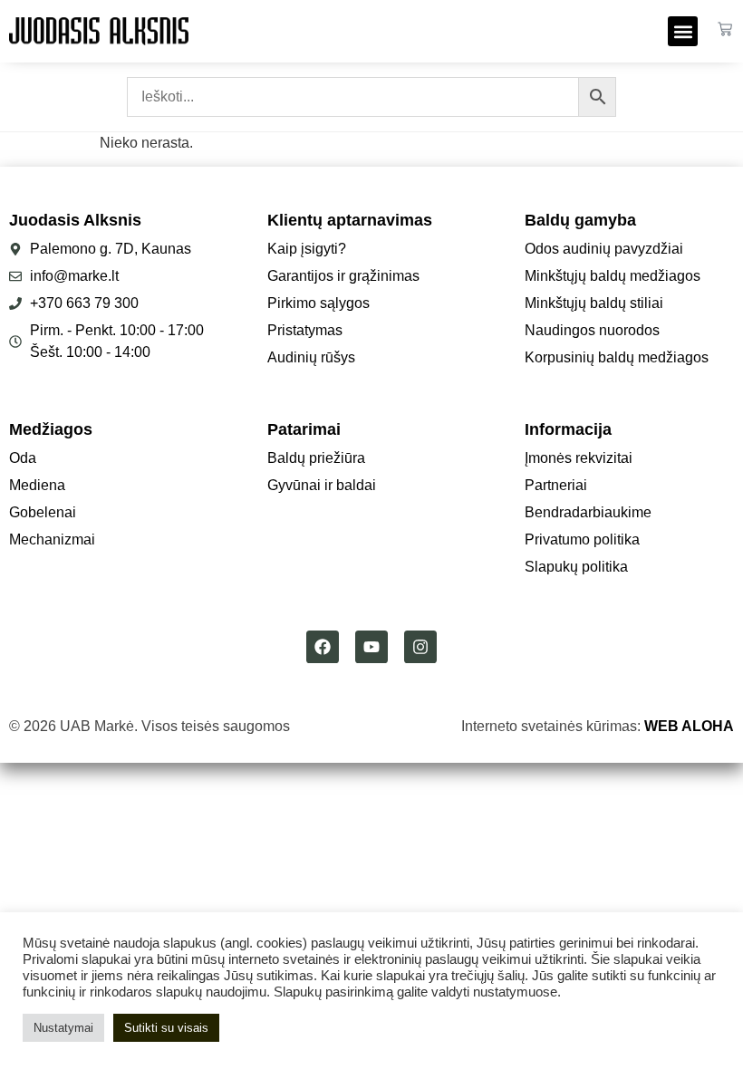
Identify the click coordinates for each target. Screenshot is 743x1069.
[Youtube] (371, 647)
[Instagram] (420, 647)
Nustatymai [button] (63, 1028)
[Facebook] (322, 647)
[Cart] (725, 29)
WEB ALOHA (689, 726)
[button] (683, 31)
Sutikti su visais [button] (166, 1028)
